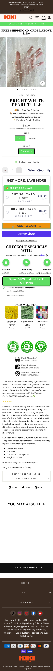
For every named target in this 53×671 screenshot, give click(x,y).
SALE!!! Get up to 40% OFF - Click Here (26, 23)
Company (26, 602)
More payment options (26, 240)
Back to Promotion (28, 568)
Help (26, 592)
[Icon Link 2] (19, 613)
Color (26, 146)
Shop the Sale (27, 10)
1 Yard (20, 138)
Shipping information (26, 474)
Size (26, 133)
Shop (25, 583)
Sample (31, 138)
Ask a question (26, 478)
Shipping (12, 128)
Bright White (26, 151)
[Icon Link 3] (26, 613)
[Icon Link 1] (13, 613)
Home (20, 95)
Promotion (29, 95)
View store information (15, 295)
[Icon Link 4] (33, 613)
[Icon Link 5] (40, 613)
